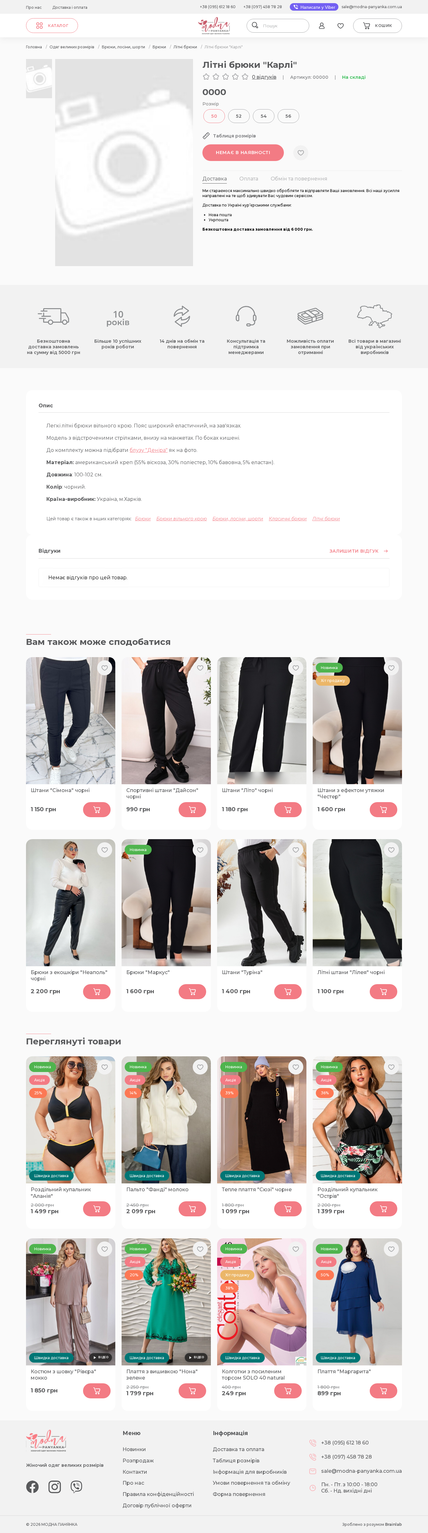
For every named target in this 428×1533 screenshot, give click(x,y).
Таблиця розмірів (236, 1461)
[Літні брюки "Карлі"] (124, 264)
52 (239, 116)
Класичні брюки (288, 519)
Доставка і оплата (69, 7)
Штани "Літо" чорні (247, 790)
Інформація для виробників (250, 1472)
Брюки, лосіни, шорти (237, 519)
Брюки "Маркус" (148, 972)
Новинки (134, 1449)
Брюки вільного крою (181, 519)
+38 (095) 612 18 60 (218, 6)
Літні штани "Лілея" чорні (351, 972)
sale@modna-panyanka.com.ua (372, 6)
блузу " (138, 450)
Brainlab (393, 1524)
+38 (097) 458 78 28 (262, 6)
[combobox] (284, 25)
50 (214, 116)
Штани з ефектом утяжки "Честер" (350, 793)
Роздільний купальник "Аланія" (61, 1193)
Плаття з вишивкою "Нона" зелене (162, 1375)
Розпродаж (138, 1461)
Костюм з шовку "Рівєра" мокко (63, 1375)
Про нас (34, 7)
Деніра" (157, 450)
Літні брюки (326, 519)
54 (264, 116)
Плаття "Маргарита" (344, 1372)
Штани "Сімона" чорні (60, 790)
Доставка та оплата (238, 1449)
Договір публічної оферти (157, 1506)
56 (288, 116)
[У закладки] (300, 152)
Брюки (143, 519)
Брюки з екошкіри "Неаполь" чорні (69, 975)
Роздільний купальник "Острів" (347, 1193)
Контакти (135, 1472)
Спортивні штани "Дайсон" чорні (162, 793)
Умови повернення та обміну (251, 1483)
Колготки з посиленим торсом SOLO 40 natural (253, 1375)
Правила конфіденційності (158, 1494)
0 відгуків (264, 77)
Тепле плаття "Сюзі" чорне (257, 1190)
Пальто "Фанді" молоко (157, 1190)
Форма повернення (239, 1494)
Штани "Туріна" (242, 972)
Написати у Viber (317, 7)
